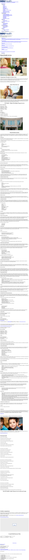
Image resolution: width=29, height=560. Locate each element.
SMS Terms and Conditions (6, 18)
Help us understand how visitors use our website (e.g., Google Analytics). (8, 557)
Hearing (10, 38)
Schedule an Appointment (6, 29)
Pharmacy (7, 39)
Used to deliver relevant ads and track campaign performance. (7, 558)
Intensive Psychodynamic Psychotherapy (5, 259)
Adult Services (2, 137)
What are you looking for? (5, 31)
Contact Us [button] (3, 28)
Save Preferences (2, 559)
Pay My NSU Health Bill (12, 2)
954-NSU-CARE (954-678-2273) (20, 515)
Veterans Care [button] (3, 19)
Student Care (4, 24)
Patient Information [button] (4, 12)
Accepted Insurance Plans (4, 41)
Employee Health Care (5, 26)
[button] (5, 36)
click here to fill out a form (22, 321)
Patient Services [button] (3, 3)
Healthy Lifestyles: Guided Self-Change (5, 242)
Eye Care (4, 5)
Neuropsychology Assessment (4, 272)
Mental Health (4, 8)
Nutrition (4, 9)
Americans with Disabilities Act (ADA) (7, 14)
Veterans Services (5, 20)
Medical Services (5, 7)
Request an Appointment (6, 2)
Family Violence (2, 226)
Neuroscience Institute (20, 38)
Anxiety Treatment (2, 151)
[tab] (14, 336)
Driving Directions (2, 320)
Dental (2, 38)
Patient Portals (2, 2)
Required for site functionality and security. (5, 555)
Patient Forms (4, 16)
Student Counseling (5, 23)
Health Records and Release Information (7, 15)
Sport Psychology (2, 311)
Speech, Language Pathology (17, 39)
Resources (4, 27)
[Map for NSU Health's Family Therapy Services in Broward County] (14, 500)
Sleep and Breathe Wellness (6, 11)
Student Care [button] (3, 45)
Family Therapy (5, 6)
